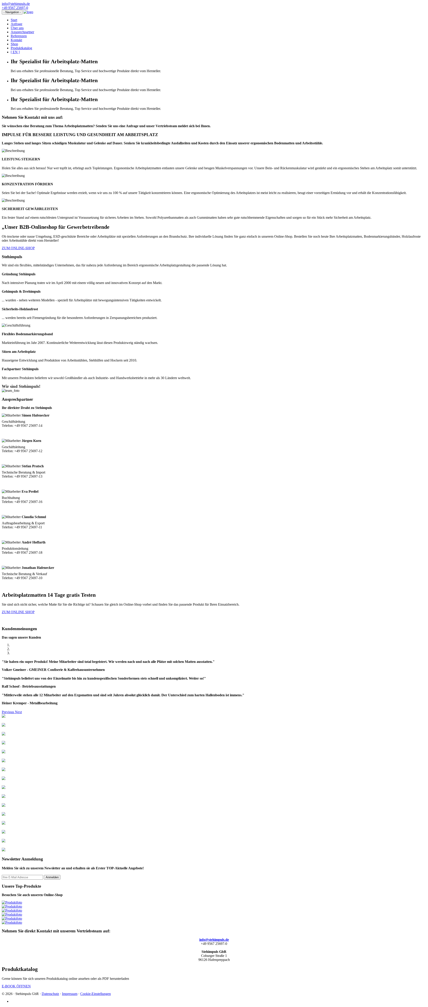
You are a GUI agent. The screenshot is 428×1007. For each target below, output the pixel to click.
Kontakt (16, 40)
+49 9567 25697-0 (15, 8)
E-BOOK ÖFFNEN (16, 986)
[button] (8, 712)
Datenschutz (50, 994)
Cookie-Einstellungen (95, 994)
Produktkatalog (21, 48)
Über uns (17, 28)
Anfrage (16, 24)
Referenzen (19, 36)
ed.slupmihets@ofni (16, 4)
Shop (14, 44)
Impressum (69, 994)
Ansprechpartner (22, 32)
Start (14, 20)
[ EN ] (15, 52)
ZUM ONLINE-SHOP (18, 248)
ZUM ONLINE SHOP (18, 612)
